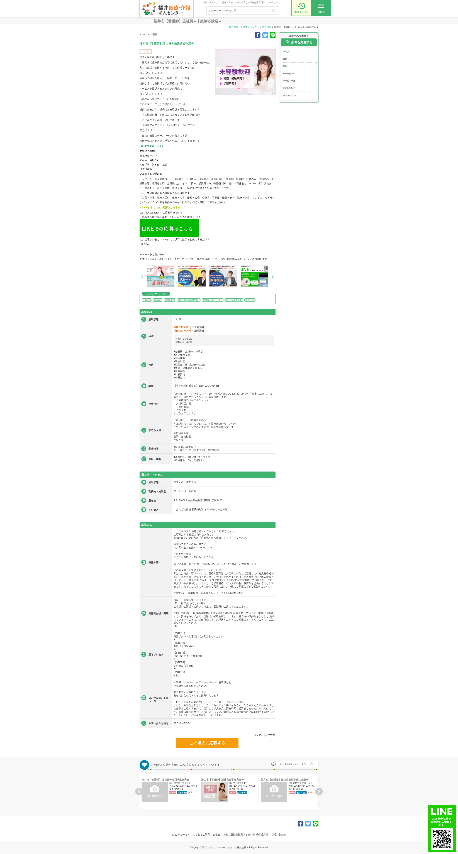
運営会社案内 (237, 834)
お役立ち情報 (220, 834)
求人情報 (266, 27)
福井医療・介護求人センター (244, 27)
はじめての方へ (181, 834)
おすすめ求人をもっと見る (293, 764)
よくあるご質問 (201, 834)
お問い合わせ (278, 834)
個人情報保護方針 (258, 834)
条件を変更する (299, 42)
